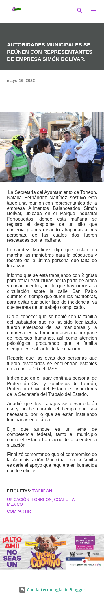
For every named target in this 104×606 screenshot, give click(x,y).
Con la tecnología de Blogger (55, 589)
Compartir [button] (19, 511)
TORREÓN (42, 490)
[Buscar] (79, 10)
